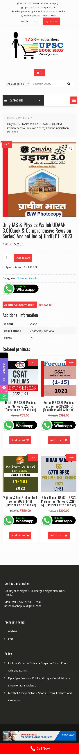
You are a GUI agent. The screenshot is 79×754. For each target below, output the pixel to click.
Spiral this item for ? (21, 267)
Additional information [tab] (19, 305)
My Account (51, 21)
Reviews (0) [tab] (45, 305)
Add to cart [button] (18, 440)
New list (34, 278)
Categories (17, 100)
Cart (36, 21)
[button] (73, 100)
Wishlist (25, 21)
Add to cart (23, 257)
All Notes (22, 278)
